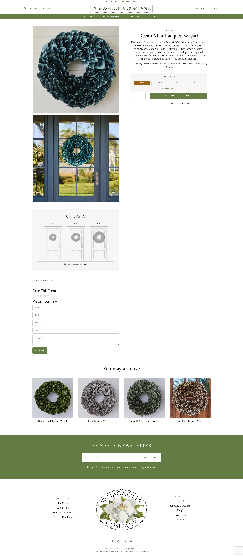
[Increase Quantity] (142, 96)
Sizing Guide (169, 88)
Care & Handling (63, 517)
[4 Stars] (45, 296)
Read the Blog (63, 508)
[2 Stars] (37, 296)
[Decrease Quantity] (133, 96)
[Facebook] (112, 541)
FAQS (180, 510)
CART (215, 8)
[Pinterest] (131, 541)
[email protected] (130, 549)
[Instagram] (118, 541)
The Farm (63, 503)
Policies (180, 520)
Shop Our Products (63, 513)
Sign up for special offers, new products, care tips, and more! (121, 467)
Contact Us (180, 501)
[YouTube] (125, 541)
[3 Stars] (41, 296)
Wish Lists (180, 515)
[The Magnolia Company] (121, 8)
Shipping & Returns (180, 506)
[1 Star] (34, 296)
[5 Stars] (48, 296)
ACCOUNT (202, 8)
